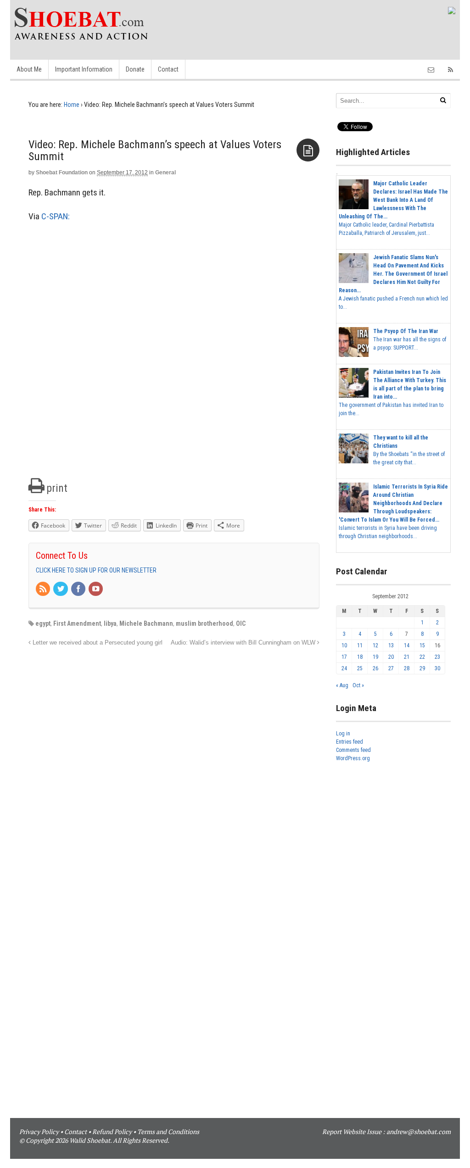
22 (422, 657)
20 (391, 657)
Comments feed (353, 750)
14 (406, 645)
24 (344, 668)
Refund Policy (112, 1131)
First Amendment (77, 623)
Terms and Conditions (168, 1131)
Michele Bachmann (146, 623)
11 (360, 645)
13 (391, 645)
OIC (241, 623)
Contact (168, 69)
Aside (308, 150)
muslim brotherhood (204, 623)
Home (71, 104)
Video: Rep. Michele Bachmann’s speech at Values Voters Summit (154, 150)
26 (375, 668)
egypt (42, 623)
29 (422, 668)
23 (437, 657)
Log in (343, 733)
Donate (135, 69)
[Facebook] (79, 589)
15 (422, 645)
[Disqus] (173, 763)
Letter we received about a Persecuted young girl (96, 643)
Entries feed (349, 742)
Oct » (358, 685)
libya (110, 623)
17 (344, 657)
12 (375, 645)
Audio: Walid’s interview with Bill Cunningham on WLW (244, 643)
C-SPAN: (55, 216)
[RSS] (43, 589)
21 (406, 657)
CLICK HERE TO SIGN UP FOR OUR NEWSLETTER (96, 570)
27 (391, 668)
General (165, 172)
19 (375, 657)
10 (344, 645)
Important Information (83, 69)
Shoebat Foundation (62, 172)
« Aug (342, 685)
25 (360, 668)
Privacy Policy (39, 1131)
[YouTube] (96, 589)
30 (437, 668)
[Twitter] (61, 589)
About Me (29, 69)
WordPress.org (353, 758)
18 (360, 657)
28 (406, 668)
